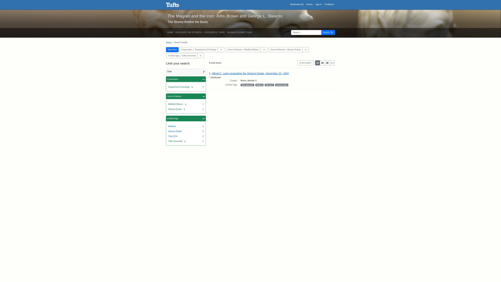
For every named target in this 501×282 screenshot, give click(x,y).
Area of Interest (174, 96)
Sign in (318, 4)
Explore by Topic (215, 32)
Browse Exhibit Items (239, 32)
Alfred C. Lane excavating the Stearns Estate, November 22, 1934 (250, 73)
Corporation (172, 79)
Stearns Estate (175, 131)
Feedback (329, 4)
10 (304, 62)
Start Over (172, 49)
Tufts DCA (173, 136)
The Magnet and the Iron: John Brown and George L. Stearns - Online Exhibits (172, 4)
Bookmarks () (297, 4)
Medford (172, 126)
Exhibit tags (172, 118)
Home (170, 32)
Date (169, 71)
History (309, 4)
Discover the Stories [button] (188, 32)
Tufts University (247, 85)
